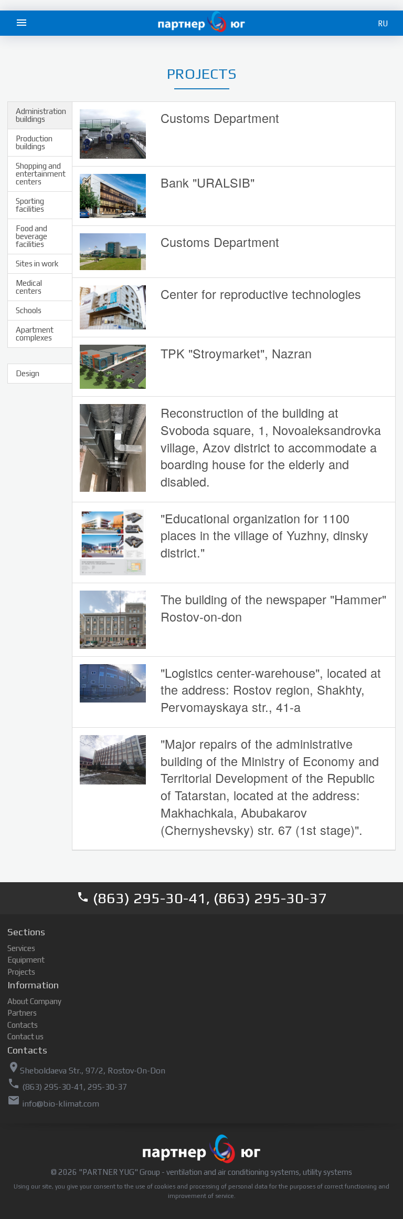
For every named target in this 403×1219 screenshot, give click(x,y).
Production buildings (34, 142)
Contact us (25, 1036)
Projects (21, 971)
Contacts (22, 1024)
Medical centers (29, 286)
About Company (34, 1001)
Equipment (26, 959)
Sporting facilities (30, 205)
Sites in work (37, 263)
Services (21, 948)
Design (27, 373)
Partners (22, 1012)
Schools (28, 310)
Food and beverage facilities (31, 236)
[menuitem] (23, 23)
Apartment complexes (35, 333)
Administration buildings (41, 115)
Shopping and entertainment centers (41, 173)
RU (383, 23)
